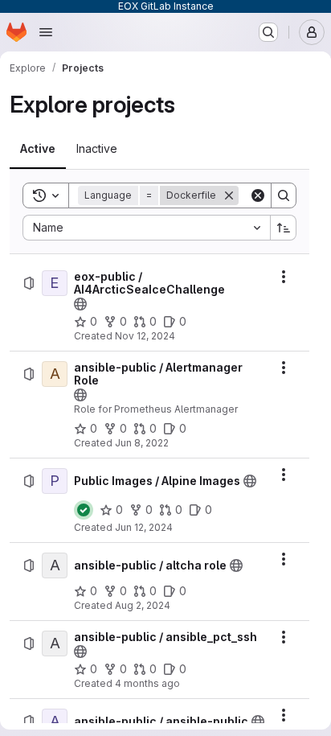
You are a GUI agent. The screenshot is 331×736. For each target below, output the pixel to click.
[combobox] (146, 228)
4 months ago (147, 683)
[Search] (283, 195)
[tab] (38, 149)
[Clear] (258, 195)
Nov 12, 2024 (145, 336)
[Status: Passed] (83, 510)
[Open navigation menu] (46, 32)
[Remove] (229, 195)
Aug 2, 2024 (142, 605)
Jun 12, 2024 (144, 527)
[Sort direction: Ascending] (283, 228)
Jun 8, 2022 (142, 443)
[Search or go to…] (268, 32)
